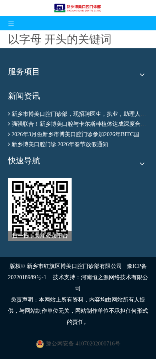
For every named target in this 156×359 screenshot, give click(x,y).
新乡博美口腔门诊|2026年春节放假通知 (60, 144)
